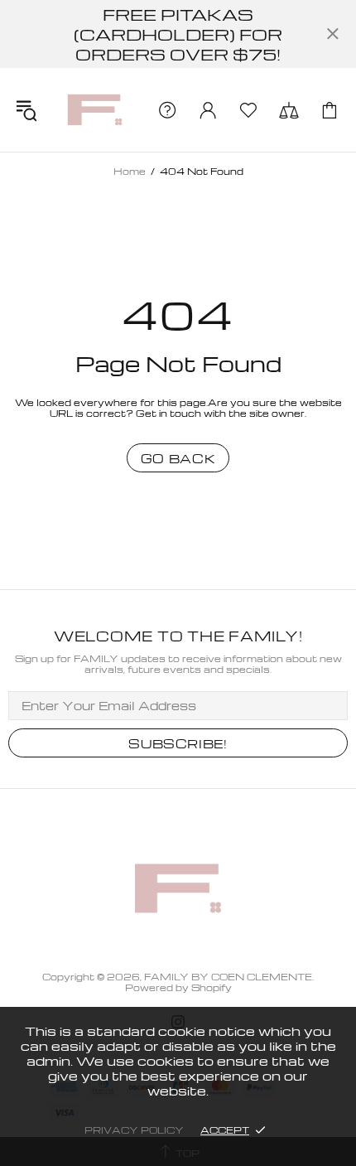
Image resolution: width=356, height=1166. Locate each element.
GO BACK (178, 458)
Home (129, 171)
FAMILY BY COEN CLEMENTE (95, 110)
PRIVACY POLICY (134, 1130)
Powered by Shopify (178, 987)
